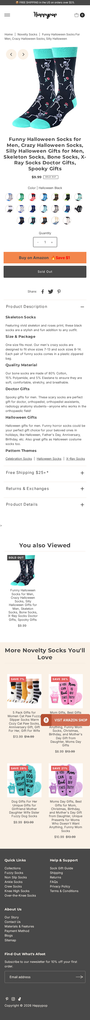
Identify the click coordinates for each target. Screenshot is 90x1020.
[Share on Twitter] (50, 291)
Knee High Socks (17, 891)
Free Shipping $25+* (27, 472)
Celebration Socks (19, 458)
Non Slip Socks (16, 877)
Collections (13, 868)
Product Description (26, 306)
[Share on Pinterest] (59, 291)
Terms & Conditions (64, 891)
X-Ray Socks (75, 458)
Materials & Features (19, 926)
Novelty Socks (27, 34)
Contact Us (13, 922)
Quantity (45, 233)
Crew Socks (13, 886)
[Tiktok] (19, 999)
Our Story (12, 917)
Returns (55, 877)
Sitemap (10, 940)
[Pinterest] (7, 999)
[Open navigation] (7, 15)
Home (9, 34)
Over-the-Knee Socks (20, 895)
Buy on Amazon (44, 257)
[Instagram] (13, 999)
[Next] (23, 54)
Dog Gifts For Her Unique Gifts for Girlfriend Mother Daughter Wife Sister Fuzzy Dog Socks (24, 809)
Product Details (22, 504)
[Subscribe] (79, 977)
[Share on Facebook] (42, 291)
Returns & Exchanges (27, 488)
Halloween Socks (49, 458)
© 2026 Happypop (34, 1005)
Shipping (56, 873)
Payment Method (17, 931)
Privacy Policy (60, 886)
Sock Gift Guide (61, 868)
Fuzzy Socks (14, 873)
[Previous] (11, 54)
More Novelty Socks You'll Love (45, 654)
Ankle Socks (14, 882)
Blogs (9, 935)
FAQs (54, 882)
